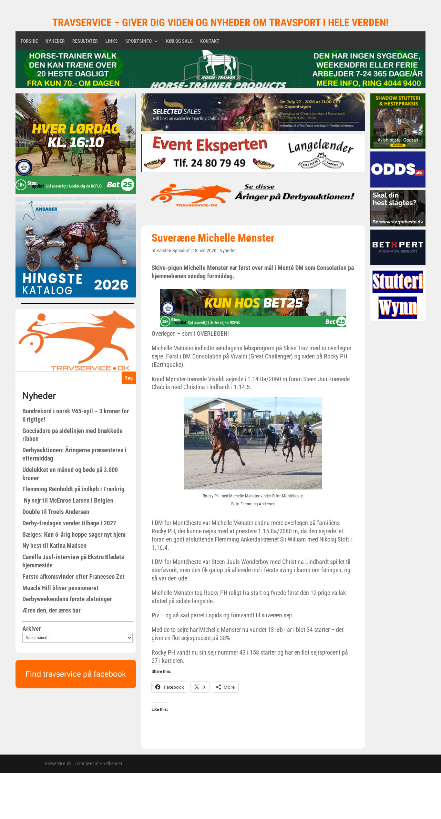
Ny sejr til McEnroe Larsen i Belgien (67, 500)
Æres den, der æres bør (51, 610)
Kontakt (209, 41)
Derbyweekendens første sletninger (67, 599)
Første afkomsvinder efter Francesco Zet (73, 576)
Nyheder (55, 41)
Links (111, 41)
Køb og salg (179, 41)
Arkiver (31, 628)
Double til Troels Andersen (55, 511)
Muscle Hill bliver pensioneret (60, 588)
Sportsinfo (138, 41)
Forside (29, 41)
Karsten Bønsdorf (172, 250)
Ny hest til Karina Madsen (54, 545)
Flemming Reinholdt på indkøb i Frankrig (73, 489)
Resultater (85, 41)
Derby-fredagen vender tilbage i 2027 (69, 523)
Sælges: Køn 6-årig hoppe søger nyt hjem (73, 534)
